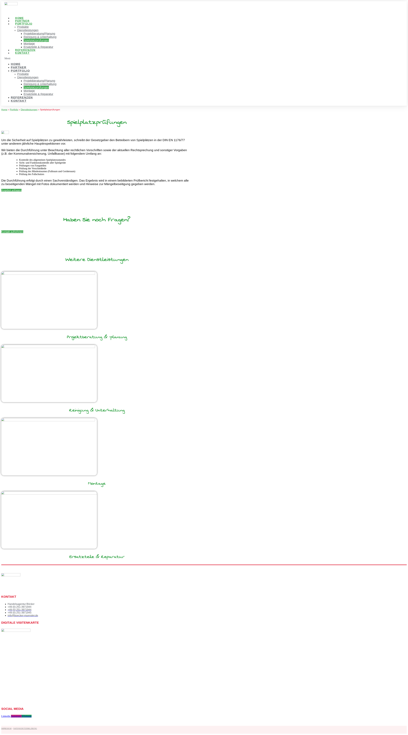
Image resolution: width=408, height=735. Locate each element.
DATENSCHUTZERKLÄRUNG (25, 728)
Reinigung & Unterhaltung (40, 37)
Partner (22, 21)
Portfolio (23, 23)
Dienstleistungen (27, 30)
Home (19, 18)
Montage (29, 43)
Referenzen (25, 50)
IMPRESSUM (6, 728)
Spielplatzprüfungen (36, 40)
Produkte (23, 27)
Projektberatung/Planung (39, 33)
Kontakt (22, 53)
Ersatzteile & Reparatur (38, 47)
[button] (103, 58)
